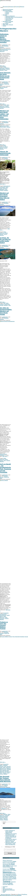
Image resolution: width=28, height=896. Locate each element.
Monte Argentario (12, 873)
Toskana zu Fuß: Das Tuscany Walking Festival (4, 625)
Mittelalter (2, 189)
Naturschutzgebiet (4, 816)
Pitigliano (11, 876)
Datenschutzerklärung (7, 888)
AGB (4, 887)
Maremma (2, 67)
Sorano (7, 878)
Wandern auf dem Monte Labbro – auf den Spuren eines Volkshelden (4, 115)
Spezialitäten (3, 69)
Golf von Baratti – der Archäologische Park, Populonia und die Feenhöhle (5, 468)
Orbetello (8, 875)
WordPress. (24, 894)
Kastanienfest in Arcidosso (3, 455)
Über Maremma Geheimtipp (9, 889)
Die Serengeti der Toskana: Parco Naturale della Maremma (5, 779)
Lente (1, 188)
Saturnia (4, 878)
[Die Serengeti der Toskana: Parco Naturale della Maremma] (7, 797)
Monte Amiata (5, 873)
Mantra (19, 894)
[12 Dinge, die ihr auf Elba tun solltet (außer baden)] (7, 258)
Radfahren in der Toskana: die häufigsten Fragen (11, 834)
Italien (4, 66)
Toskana (8, 69)
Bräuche (4, 862)
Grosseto (5, 869)
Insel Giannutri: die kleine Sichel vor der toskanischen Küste (5, 76)
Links (4, 892)
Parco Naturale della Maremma (4, 771)
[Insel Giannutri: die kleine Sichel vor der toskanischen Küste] (5, 88)
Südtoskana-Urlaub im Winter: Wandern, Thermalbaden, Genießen (5, 38)
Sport (5, 460)
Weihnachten (5, 884)
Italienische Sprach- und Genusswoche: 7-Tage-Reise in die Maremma (10, 843)
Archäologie (2, 187)
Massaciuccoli (3, 768)
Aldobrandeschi (6, 186)
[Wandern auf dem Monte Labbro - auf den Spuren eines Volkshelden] (5, 127)
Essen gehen (8, 22)
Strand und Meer (9, 11)
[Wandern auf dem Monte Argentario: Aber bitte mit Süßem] (7, 215)
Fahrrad (15, 865)
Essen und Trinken (9, 864)
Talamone (5, 818)
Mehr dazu (3, 65)
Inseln (4, 104)
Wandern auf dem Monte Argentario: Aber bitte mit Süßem (4, 196)
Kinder (11, 870)
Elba (4, 303)
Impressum (5, 886)
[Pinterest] (21, 6)
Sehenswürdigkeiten (7, 10)
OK (4, 823)
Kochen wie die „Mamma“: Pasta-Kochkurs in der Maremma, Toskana (11, 840)
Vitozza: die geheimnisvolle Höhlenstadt (5, 153)
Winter (5, 70)
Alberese (5, 814)
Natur (6, 617)
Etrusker (7, 12)
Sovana (9, 878)
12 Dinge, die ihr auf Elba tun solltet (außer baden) (5, 240)
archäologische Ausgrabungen (3, 615)
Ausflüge (2, 47)
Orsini (6, 189)
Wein (9, 305)
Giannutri (9, 766)
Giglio (1, 767)
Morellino (4, 875)
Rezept (14, 877)
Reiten (1, 818)
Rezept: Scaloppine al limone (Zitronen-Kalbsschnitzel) (10, 831)
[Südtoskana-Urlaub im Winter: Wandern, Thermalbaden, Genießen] (5, 51)
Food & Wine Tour (9, 18)
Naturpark (7, 815)
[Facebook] (5, 6)
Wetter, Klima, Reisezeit (8, 24)
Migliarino (9, 768)
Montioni (9, 769)
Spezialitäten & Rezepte (8, 21)
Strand (6, 879)
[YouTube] (16, 6)
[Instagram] (11, 6)
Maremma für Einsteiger (8, 9)
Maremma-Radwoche (10, 16)
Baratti (1, 616)
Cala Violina (8, 862)
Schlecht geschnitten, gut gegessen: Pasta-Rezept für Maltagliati (10, 837)
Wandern (2, 70)
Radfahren (7, 67)
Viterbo (7, 883)
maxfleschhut (5, 44)
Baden (8, 615)
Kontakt (4, 25)
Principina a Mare (4, 817)
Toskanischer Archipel (4, 107)
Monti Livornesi (3, 769)
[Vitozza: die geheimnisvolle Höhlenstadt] (7, 169)
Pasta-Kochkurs (8, 19)
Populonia (2, 618)
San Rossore (8, 771)
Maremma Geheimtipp (7, 3)
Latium (14, 870)
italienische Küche (6, 870)
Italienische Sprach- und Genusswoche (13, 17)
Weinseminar (8, 20)
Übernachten (5, 23)
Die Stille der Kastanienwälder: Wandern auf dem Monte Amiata (6, 311)
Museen (7, 13)
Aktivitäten (5, 14)
